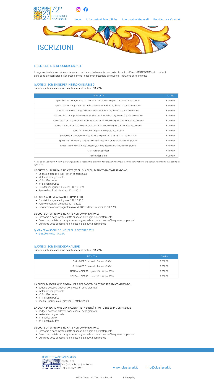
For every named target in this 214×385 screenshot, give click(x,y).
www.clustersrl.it (126, 367)
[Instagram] (78, 9)
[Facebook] (86, 9)
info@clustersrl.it (158, 367)
